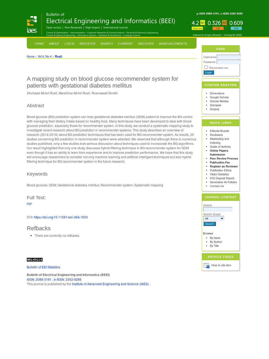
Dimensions (217, 93)
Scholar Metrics (219, 101)
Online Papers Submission (219, 152)
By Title (214, 246)
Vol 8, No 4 (44, 56)
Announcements (173, 43)
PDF (29, 204)
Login (70, 43)
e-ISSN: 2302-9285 (67, 279)
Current (125, 43)
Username (209, 57)
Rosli (58, 56)
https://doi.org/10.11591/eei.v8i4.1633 (61, 217)
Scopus (214, 109)
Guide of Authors (220, 146)
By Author (216, 242)
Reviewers (216, 135)
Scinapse (215, 105)
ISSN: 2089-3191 (39, 279)
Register (87, 43)
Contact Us (217, 186)
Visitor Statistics (219, 174)
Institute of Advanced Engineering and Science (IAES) (110, 283)
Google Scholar (219, 97)
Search (207, 205)
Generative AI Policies (223, 182)
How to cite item (221, 265)
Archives (146, 43)
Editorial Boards (219, 131)
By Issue (215, 238)
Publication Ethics (220, 170)
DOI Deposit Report (222, 178)
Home (39, 43)
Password (209, 62)
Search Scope (212, 214)
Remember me (218, 68)
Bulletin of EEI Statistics (43, 267)
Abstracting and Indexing (219, 141)
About (54, 43)
